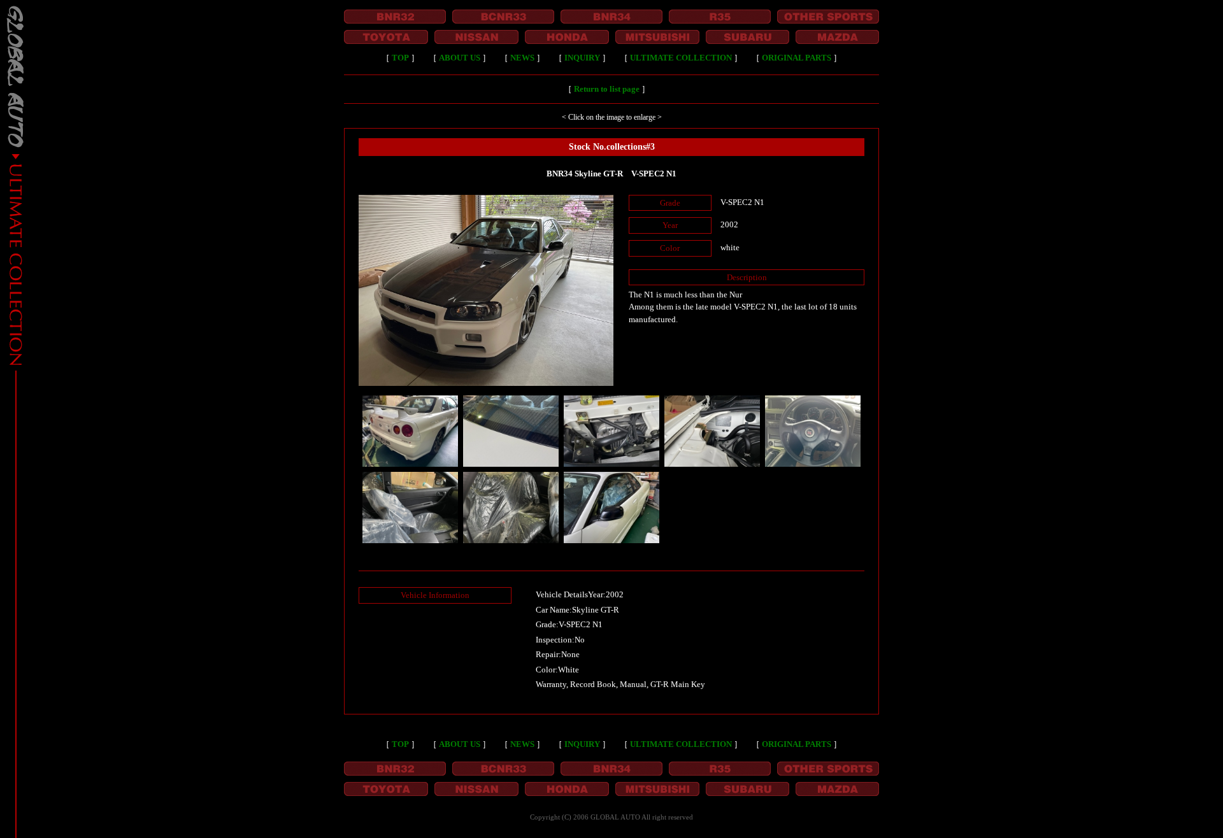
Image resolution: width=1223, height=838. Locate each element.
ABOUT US (459, 57)
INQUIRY (582, 57)
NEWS (522, 57)
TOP (400, 57)
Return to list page (607, 89)
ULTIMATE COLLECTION (681, 57)
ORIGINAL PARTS (796, 57)
